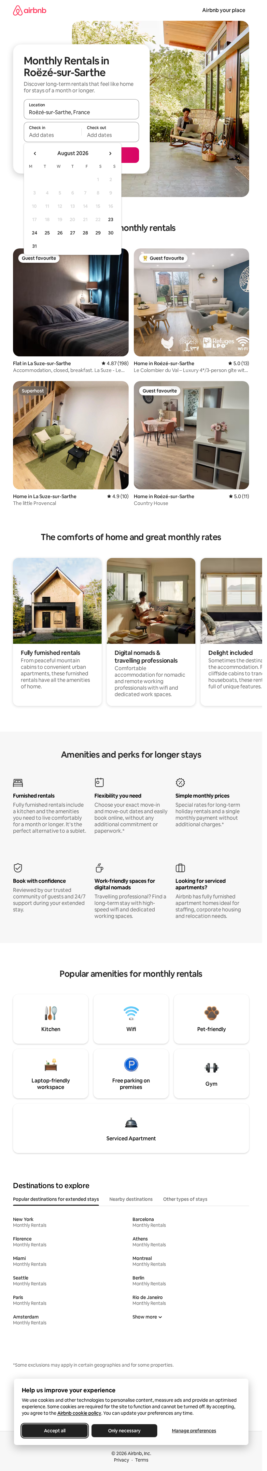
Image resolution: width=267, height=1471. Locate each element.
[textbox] (52, 135)
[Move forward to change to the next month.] (110, 153)
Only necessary (124, 1431)
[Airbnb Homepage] (29, 10)
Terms (141, 1460)
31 (34, 246)
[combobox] (81, 112)
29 (98, 233)
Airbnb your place (223, 10)
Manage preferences (194, 1431)
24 (34, 233)
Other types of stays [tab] (185, 1199)
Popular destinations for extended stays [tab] (56, 1199)
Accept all (54, 1431)
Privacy (121, 1460)
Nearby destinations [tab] (131, 1199)
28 (85, 233)
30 (111, 233)
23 (110, 219)
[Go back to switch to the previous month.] (35, 153)
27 (72, 233)
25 (47, 233)
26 (60, 233)
